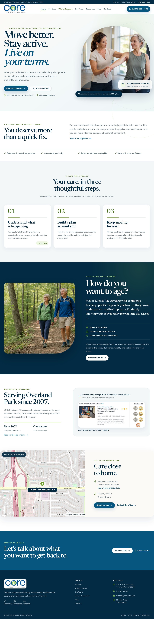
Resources (90, 9)
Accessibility (146, 615)
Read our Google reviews (14, 435)
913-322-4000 (144, 2)
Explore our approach (79, 138)
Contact (107, 9)
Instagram (18, 603)
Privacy (123, 615)
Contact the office (125, 505)
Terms (130, 615)
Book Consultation (14, 88)
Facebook (8, 603)
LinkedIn (26, 603)
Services (52, 9)
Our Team (79, 9)
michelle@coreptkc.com (125, 596)
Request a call (121, 550)
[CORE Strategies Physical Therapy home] (14, 9)
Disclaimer (137, 615)
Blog (99, 9)
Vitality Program (65, 9)
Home (43, 9)
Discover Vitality (95, 358)
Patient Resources (82, 596)
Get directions (102, 505)
